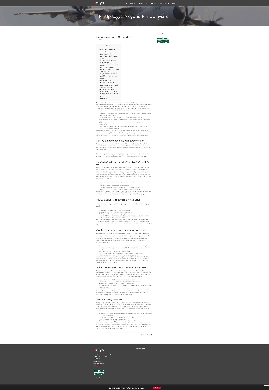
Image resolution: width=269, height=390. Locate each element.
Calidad (160, 3)
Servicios (153, 3)
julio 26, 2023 (99, 39)
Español (173, 3)
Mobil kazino (103, 98)
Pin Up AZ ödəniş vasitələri (107, 82)
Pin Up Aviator (104, 96)
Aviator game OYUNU (106, 80)
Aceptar (157, 387)
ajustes (142, 388)
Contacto (166, 3)
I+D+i (147, 3)
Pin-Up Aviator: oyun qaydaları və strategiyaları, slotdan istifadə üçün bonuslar (109, 93)
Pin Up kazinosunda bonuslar (107, 89)
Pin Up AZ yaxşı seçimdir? (107, 67)
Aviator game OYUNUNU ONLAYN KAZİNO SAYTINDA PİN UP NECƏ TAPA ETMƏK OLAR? (109, 85)
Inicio (126, 3)
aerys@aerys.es (97, 366)
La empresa (132, 3)
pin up (97, 133)
